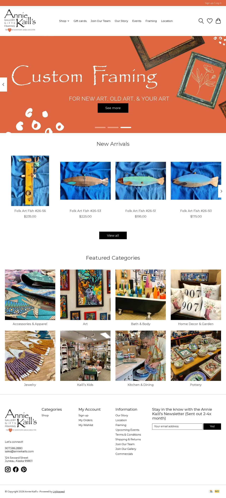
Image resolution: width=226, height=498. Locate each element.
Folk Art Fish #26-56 (30, 211)
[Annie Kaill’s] (20, 21)
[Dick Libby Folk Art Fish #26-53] (85, 181)
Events (136, 21)
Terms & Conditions (128, 434)
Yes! (212, 426)
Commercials (124, 453)
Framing (151, 21)
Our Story (121, 21)
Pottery (196, 385)
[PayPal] (217, 491)
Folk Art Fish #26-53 (85, 211)
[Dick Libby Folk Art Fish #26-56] (30, 181)
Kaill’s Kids (85, 385)
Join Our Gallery (125, 449)
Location (167, 21)
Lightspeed (59, 491)
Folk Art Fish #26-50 (196, 211)
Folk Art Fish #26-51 (140, 211)
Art (85, 324)
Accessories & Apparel (30, 324)
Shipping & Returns (128, 439)
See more (113, 108)
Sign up (83, 415)
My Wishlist (86, 425)
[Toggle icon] (201, 21)
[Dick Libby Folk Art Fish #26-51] (140, 181)
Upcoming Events (127, 429)
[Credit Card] (211, 491)
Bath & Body (140, 324)
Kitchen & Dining (141, 385)
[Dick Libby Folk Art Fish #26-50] (196, 181)
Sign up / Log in (213, 3)
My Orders (85, 420)
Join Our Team (101, 21)
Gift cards (80, 21)
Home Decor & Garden (196, 324)
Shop (45, 415)
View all (113, 235)
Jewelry (30, 385)
